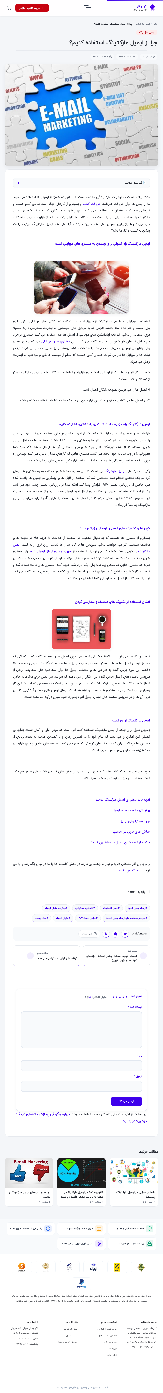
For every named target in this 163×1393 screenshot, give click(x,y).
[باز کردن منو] (91, 8)
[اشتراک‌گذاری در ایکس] (106, 934)
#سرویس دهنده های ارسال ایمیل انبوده (126, 918)
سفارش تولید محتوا (107, 1335)
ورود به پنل (72, 1335)
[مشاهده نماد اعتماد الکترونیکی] (70, 1267)
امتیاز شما (136, 996)
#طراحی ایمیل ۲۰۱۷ (88, 918)
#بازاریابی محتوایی (85, 908)
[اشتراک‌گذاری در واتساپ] (115, 934)
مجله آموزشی (110, 1342)
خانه (155, 24)
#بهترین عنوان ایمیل (56, 908)
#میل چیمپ (41, 918)
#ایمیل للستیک (111, 908)
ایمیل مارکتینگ (143, 24)
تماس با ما (112, 1355)
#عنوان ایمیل (63, 918)
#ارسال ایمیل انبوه (137, 908)
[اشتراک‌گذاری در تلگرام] (125, 934)
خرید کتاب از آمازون (107, 1329)
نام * (139, 1056)
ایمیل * (138, 1076)
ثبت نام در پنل (70, 1329)
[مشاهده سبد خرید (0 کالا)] (9, 8)
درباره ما (113, 1348)
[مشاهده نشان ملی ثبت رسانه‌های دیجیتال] (46, 1267)
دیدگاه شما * (135, 1007)
